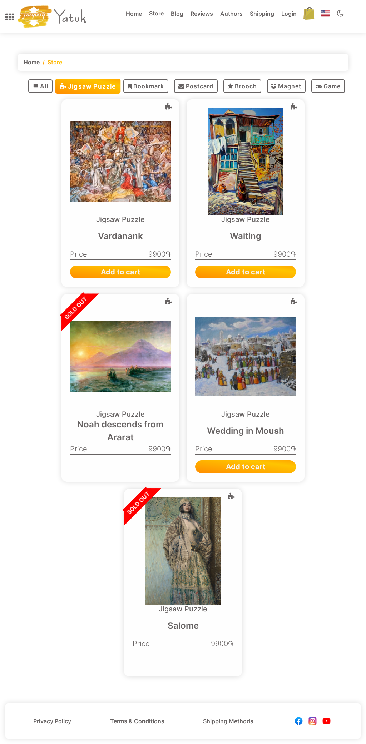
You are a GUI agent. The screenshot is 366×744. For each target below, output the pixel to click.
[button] (9, 17)
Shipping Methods (228, 721)
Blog (177, 13)
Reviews (202, 13)
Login (289, 13)
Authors (231, 13)
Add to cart (120, 272)
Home (134, 13)
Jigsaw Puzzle (92, 86)
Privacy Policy (52, 721)
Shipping (262, 13)
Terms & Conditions (137, 721)
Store (156, 13)
